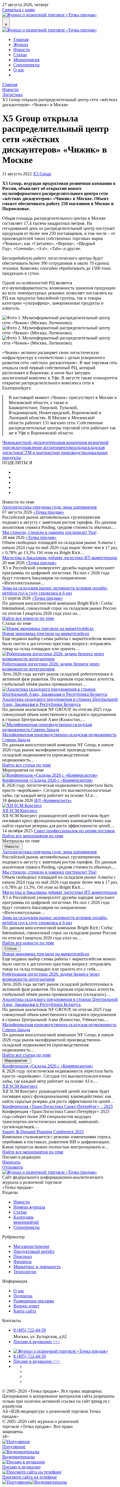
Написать (11, 1162)
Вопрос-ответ (26, 1306)
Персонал (22, 1256)
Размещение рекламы (33, 1300)
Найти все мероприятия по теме (32, 835)
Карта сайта (24, 1311)
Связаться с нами (18, 9)
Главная (20, 39)
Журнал (20, 44)
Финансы (22, 1261)
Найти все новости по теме (28, 618)
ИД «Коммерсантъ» (53, 800)
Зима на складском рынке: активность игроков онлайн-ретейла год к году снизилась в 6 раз (55, 590)
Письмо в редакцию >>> (36, 1341)
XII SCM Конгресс (20, 810)
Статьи (20, 54)
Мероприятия (26, 59)
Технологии (24, 1271)
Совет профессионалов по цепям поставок (74, 830)
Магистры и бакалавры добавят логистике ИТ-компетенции (59, 557)
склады (79, 447)
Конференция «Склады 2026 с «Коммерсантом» (47, 780)
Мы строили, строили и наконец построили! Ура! (49, 532)
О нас (18, 69)
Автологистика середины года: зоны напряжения (49, 507)
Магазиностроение (31, 1246)
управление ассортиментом (46, 447)
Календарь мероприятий (26, 1220)
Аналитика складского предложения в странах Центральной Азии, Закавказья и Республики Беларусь (60, 702)
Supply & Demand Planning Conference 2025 (43, 1131)
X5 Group (42, 173)
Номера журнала (29, 1207)
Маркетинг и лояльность (37, 1266)
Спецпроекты (26, 64)
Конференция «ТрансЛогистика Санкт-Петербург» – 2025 (57, 1106)
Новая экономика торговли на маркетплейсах (45, 633)
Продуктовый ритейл (33, 1251)
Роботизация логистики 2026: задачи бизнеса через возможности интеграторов (50, 666)
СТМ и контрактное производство (54, 452)
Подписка (22, 1295)
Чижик (8, 442)
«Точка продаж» (48, 512)
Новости (21, 49)
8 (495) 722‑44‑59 (29, 1330)
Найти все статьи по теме (26, 765)
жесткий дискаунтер (34, 442)
